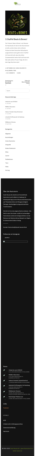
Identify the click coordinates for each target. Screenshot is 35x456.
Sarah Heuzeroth (21, 68)
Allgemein (10, 70)
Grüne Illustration (10, 141)
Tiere (14, 70)
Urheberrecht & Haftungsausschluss (13, 424)
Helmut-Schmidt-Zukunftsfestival (13, 111)
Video (6, 166)
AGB (4, 420)
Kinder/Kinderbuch (10, 148)
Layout (7, 155)
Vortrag (7, 170)
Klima (6, 152)
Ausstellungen (9, 137)
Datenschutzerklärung (9, 427)
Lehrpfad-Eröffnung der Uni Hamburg (14, 117)
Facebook (6, 408)
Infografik (8, 144)
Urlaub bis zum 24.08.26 (11, 101)
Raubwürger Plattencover (16, 396)
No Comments (10, 73)
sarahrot (7, 237)
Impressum (6, 431)
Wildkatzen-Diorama (10, 122)
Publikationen (9, 159)
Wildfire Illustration (10, 106)
